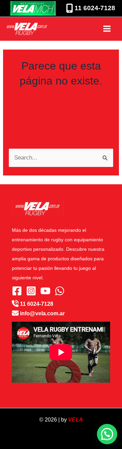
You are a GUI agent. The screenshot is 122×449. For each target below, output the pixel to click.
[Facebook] (17, 291)
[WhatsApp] (60, 291)
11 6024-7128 (94, 8)
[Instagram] (31, 291)
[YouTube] (45, 291)
